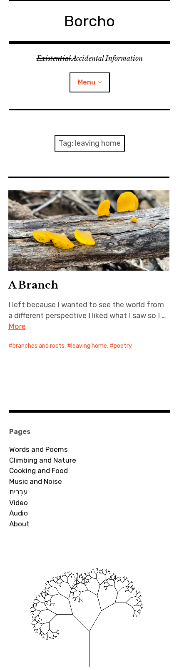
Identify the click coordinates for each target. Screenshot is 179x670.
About (19, 524)
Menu (86, 82)
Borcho (89, 21)
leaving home (89, 345)
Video (18, 502)
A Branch (33, 285)
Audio (18, 513)
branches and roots (38, 345)
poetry (123, 345)
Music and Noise (35, 481)
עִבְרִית (18, 492)
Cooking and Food (38, 470)
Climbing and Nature (42, 460)
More (17, 326)
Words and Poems (38, 449)
